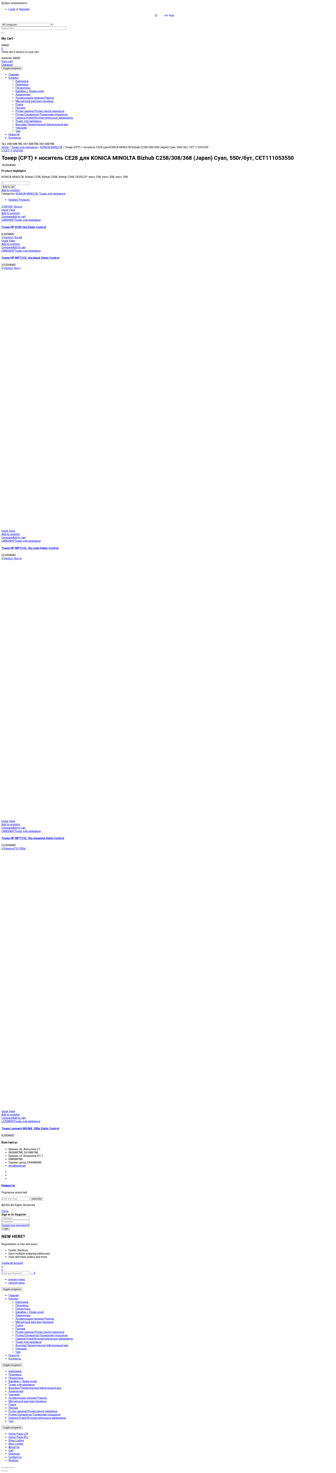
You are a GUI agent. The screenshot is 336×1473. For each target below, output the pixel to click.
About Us (14, 1447)
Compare (6, 216)
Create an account (12, 1263)
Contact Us (15, 1457)
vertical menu (16, 1282)
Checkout (7, 64)
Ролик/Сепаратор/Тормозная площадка (41, 1335)
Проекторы (22, 1308)
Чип (17, 1352)
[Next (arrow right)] (6, 1470)
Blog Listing (15, 1443)
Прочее (20, 1328)
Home (5, 147)
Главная (13, 1295)
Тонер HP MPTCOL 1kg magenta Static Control (32, 838)
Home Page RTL (18, 1437)
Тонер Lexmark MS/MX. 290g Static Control (30, 1128)
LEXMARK (7, 1121)
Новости (8, 1185)
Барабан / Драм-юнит (29, 1312)
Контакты (14, 1358)
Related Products (19, 199)
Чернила (21, 1348)
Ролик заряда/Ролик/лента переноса (39, 1332)
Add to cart (9, 187)
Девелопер (22, 1315)
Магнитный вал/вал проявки (34, 1322)
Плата (19, 1325)
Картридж (22, 1302)
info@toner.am (17, 1165)
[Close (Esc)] (2, 1467)
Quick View (8, 210)
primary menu (16, 1279)
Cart (10, 1450)
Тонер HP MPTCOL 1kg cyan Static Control (29, 548)
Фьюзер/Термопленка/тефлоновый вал (41, 1345)
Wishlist (13, 1460)
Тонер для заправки (24, 147)
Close (5, 1211)
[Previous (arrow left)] (2, 1470)
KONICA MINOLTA (51, 147)
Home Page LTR (18, 1434)
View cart (7, 61)
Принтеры (22, 1305)
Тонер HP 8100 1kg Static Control (23, 227)
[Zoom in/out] (13, 1467)
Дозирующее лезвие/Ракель (34, 1318)
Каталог (13, 1298)
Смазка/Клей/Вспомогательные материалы (44, 1338)
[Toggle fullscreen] (9, 1467)
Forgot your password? (15, 1225)
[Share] (6, 1467)
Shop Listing (16, 1440)
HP (13, 220)
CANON (6, 220)
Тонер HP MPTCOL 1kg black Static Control (30, 257)
